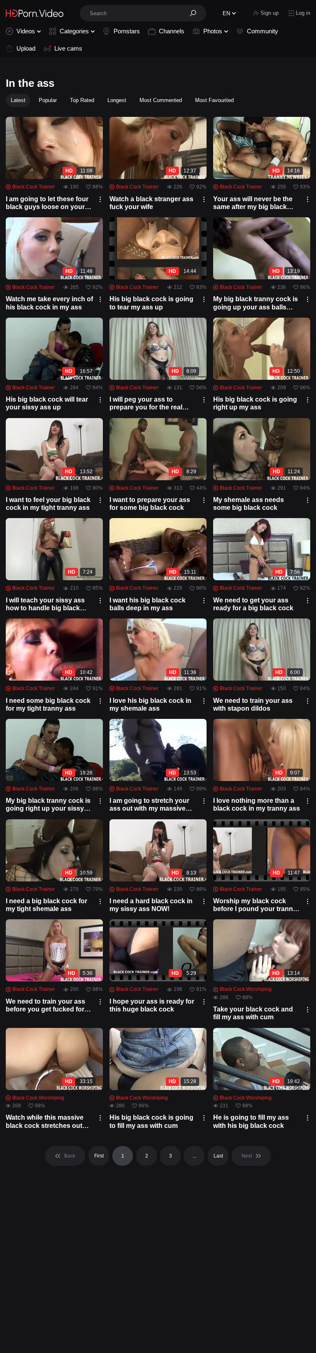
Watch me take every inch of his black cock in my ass (49, 302)
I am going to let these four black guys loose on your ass (47, 203)
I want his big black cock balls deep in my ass (147, 604)
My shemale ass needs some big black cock (248, 503)
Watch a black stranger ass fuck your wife (151, 202)
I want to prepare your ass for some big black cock (149, 503)
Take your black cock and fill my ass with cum (253, 1013)
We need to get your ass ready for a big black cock (253, 604)
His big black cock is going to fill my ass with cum (151, 1121)
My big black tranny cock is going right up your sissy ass (48, 804)
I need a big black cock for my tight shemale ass (46, 904)
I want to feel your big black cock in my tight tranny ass (48, 503)
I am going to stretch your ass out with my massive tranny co (149, 804)
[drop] (100, 199)
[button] (196, 13)
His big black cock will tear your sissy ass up (47, 403)
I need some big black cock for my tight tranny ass (48, 704)
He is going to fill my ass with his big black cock (251, 1121)
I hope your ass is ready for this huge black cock (151, 1005)
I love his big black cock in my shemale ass (150, 704)
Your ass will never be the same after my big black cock (253, 203)
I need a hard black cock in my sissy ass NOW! (151, 904)
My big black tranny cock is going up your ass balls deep (255, 303)
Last (218, 1156)
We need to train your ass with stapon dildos (253, 704)
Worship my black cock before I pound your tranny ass (255, 905)
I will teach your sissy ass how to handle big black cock (45, 604)
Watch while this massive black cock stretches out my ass (45, 1121)
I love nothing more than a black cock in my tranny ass (256, 804)
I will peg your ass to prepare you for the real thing (145, 403)
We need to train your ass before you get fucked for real (45, 1005)
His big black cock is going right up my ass (255, 403)
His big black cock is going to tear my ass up (151, 302)
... (194, 1156)
